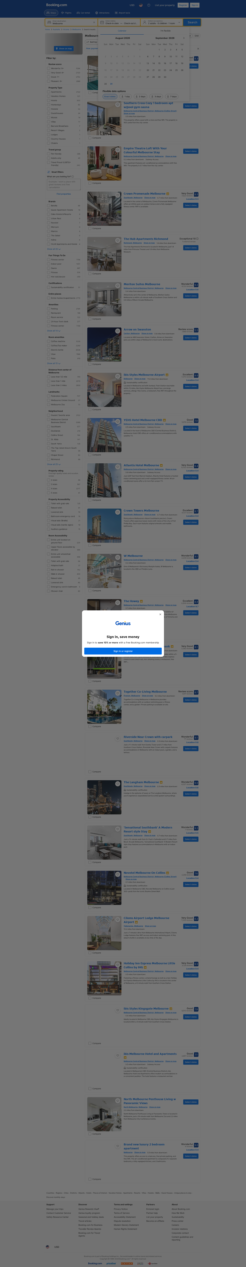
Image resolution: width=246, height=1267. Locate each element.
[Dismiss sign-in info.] (160, 614)
